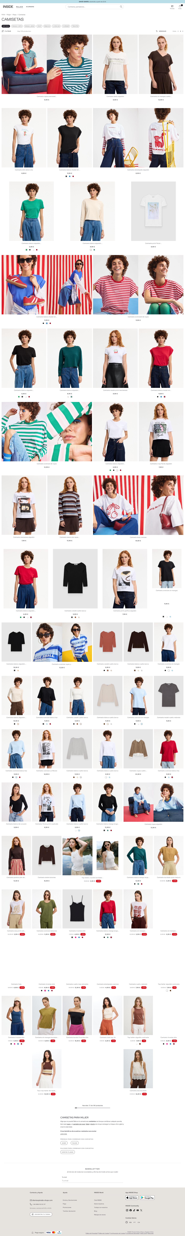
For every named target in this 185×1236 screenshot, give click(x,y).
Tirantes (75, 26)
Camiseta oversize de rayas (47, 464)
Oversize (66, 26)
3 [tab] (97, 36)
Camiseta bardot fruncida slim (77, 1037)
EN (139, 1222)
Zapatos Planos (67, 1152)
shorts (93, 1124)
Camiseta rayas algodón (153, 824)
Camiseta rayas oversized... (47, 96)
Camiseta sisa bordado (138, 1091)
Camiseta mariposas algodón (23, 537)
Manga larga (29, 26)
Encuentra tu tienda (42, 1214)
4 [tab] (98, 36)
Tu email (64, 1177)
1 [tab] (95, 36)
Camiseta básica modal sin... (69, 170)
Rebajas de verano (100, 1215)
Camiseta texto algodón (115, 96)
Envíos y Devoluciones (70, 1200)
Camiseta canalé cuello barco (75, 611)
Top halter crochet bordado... (92, 878)
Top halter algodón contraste (168, 984)
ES (131, 1222)
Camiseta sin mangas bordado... (46, 1037)
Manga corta (17, 26)
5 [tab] (99, 36)
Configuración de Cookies (117, 1233)
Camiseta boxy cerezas (138, 537)
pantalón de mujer (79, 1124)
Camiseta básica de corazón (16, 824)
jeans (68, 1124)
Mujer (19, 7)
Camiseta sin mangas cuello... (161, 96)
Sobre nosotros (99, 1204)
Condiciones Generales (132, 1233)
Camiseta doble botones (47, 877)
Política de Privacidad (91, 1233)
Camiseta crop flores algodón (161, 464)
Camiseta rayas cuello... (138, 771)
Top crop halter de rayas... (46, 1091)
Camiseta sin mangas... (138, 931)
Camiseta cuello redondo (138, 984)
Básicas (47, 26)
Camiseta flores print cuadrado (46, 824)
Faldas (74, 1143)
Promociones (67, 1207)
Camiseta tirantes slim (77, 931)
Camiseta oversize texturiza (47, 931)
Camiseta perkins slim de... (16, 877)
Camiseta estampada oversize (108, 984)
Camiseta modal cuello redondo (168, 717)
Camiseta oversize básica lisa (46, 717)
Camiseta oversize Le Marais (46, 771)
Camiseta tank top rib (108, 1037)
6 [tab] (146, 36)
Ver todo (6, 26)
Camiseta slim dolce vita (24, 170)
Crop (39, 26)
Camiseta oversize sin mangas (167, 590)
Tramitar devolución (69, 1211)
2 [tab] (96, 36)
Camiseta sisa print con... (16, 931)
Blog (95, 1211)
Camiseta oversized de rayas (138, 317)
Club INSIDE (98, 1200)
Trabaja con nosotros (100, 1207)
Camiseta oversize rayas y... (62, 664)
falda (87, 1124)
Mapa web (151, 1233)
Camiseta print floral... (153, 243)
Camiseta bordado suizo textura (168, 877)
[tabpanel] (47, 64)
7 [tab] (40, 997)
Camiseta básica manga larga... (107, 824)
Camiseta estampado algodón (138, 170)
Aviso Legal (143, 1233)
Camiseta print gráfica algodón (124, 611)
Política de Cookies (103, 1233)
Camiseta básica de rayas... (70, 537)
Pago (64, 1204)
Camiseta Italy (16, 984)
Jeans (64, 1143)
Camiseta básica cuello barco (138, 664)
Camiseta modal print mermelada (115, 390)
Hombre (30, 7)
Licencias (56, 26)
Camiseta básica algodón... (31, 243)
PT (135, 1222)
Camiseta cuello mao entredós (77, 984)
